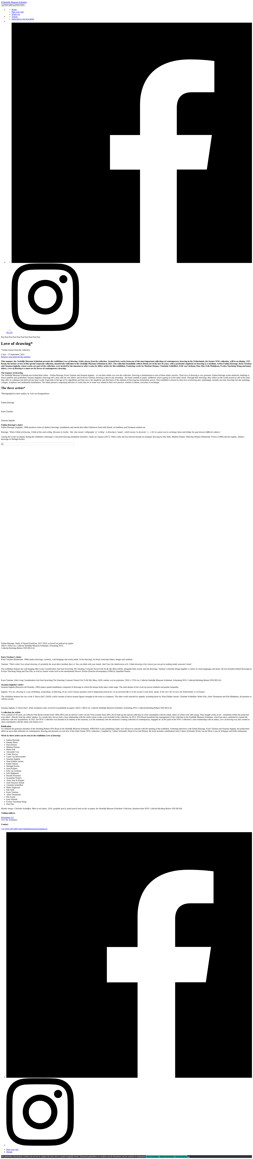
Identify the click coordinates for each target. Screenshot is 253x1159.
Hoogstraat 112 (7, 817)
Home (14, 9)
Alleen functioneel (167, 1157)
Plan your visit (18, 12)
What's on (16, 14)
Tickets (15, 17)
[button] (14, 2)
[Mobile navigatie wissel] (13, 4)
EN (11, 332)
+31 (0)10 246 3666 (9, 829)
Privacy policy (181, 1157)
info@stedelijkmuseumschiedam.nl (32, 829)
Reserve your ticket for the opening (15, 357)
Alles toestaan (152, 1157)
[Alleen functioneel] (189, 1157)
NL (8, 332)
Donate (9, 1152)
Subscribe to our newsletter (23, 19)
